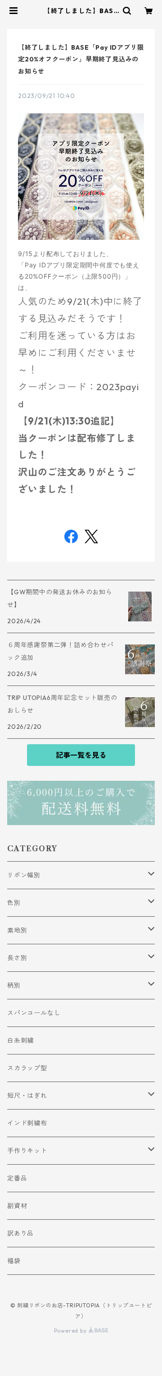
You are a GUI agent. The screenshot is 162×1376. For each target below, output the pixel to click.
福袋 (14, 1261)
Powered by (71, 1330)
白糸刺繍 (20, 1040)
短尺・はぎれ (27, 1095)
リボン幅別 (23, 875)
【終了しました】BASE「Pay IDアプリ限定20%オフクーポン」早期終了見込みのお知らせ (81, 59)
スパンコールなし (33, 1013)
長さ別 (17, 958)
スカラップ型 (27, 1068)
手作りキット (27, 1151)
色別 (14, 903)
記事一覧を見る (81, 755)
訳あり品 (20, 1233)
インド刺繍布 (27, 1123)
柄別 (14, 985)
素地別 (17, 930)
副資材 (17, 1206)
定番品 (17, 1178)
